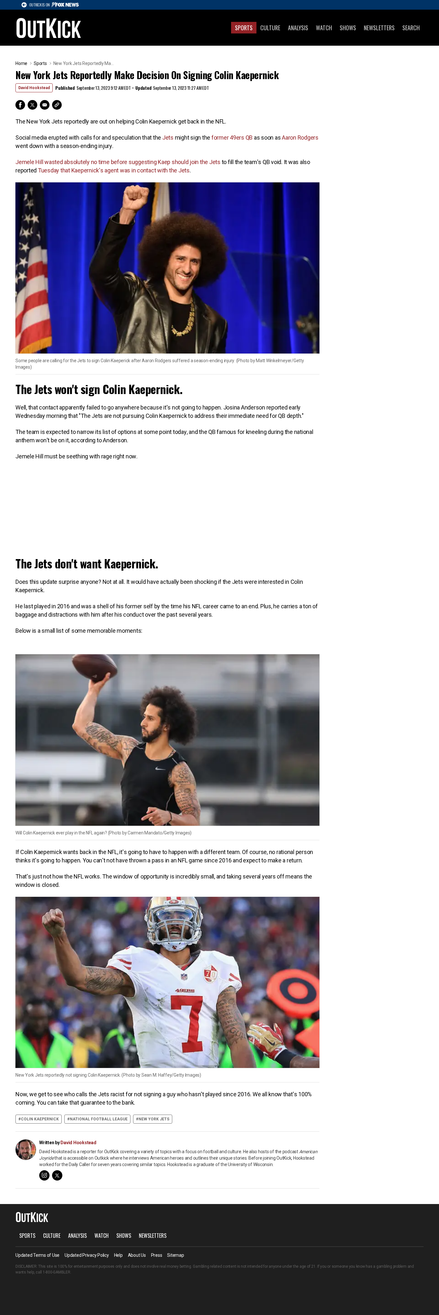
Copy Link (57, 105)
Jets (168, 137)
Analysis (298, 27)
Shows (348, 27)
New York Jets (154, 1119)
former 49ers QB (232, 137)
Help (118, 1255)
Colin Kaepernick (40, 1119)
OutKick (48, 27)
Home (21, 63)
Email (44, 105)
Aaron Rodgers (300, 137)
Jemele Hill (29, 162)
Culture (270, 27)
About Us (137, 1255)
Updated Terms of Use (37, 1255)
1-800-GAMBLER (56, 1272)
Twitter (32, 105)
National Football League (99, 1119)
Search (411, 27)
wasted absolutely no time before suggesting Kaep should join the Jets (132, 162)
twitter (57, 1175)
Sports (244, 27)
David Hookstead (34, 88)
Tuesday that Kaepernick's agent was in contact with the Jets (114, 170)
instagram (44, 1175)
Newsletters (379, 27)
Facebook (20, 105)
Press (156, 1255)
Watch (324, 27)
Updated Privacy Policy (87, 1255)
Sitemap (175, 1255)
